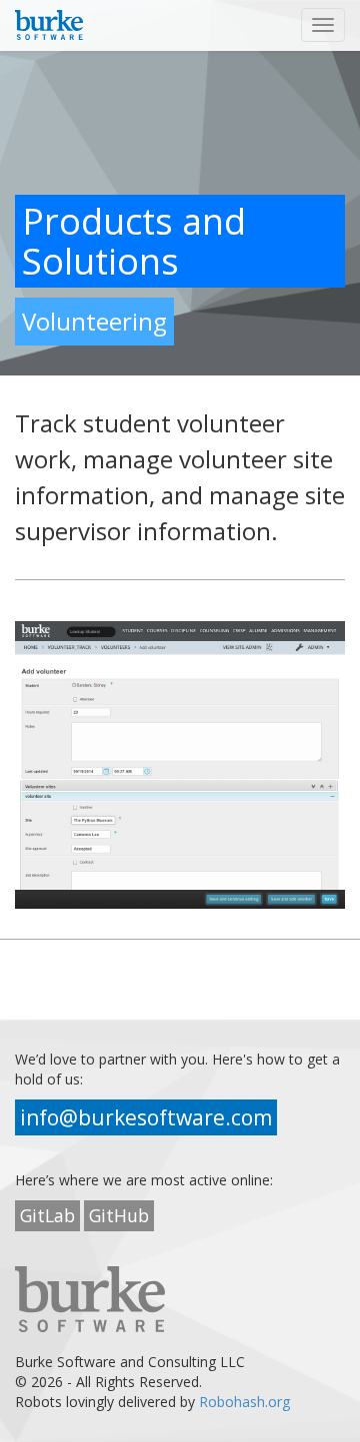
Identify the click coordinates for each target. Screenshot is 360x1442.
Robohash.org (244, 1401)
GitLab (47, 1215)
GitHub (119, 1215)
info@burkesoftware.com (146, 1117)
